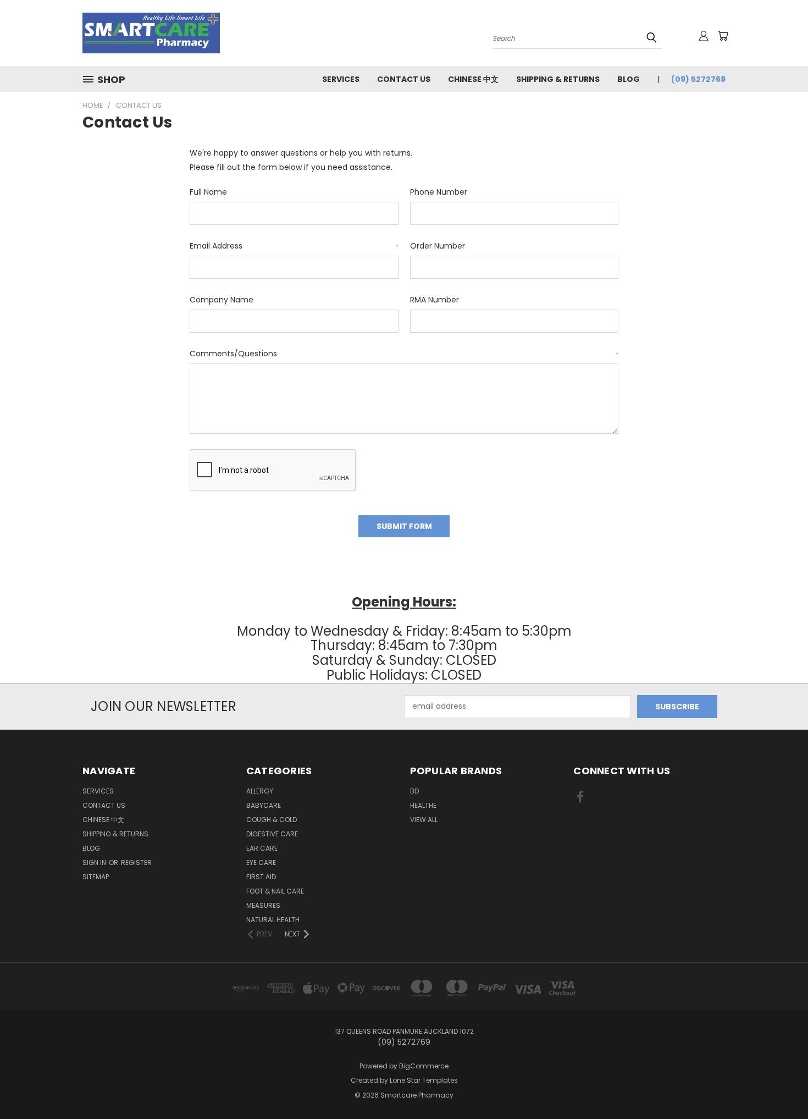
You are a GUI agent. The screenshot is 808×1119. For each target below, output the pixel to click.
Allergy (259, 791)
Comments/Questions (404, 353)
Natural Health (273, 919)
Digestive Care (272, 834)
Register (136, 862)
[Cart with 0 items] (722, 35)
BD (414, 791)
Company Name (221, 299)
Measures (263, 905)
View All (424, 819)
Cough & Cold (271, 819)
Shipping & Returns (558, 79)
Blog (628, 79)
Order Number (437, 245)
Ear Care (262, 848)
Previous (779, 1084)
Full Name (208, 191)
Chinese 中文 (473, 79)
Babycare (263, 805)
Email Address (294, 245)
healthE (423, 805)
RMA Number (434, 299)
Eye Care (261, 862)
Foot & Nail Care (275, 891)
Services (340, 79)
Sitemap (95, 876)
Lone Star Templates (424, 1080)
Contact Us (403, 79)
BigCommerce (424, 1066)
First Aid (261, 876)
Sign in (95, 862)
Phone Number (438, 191)
